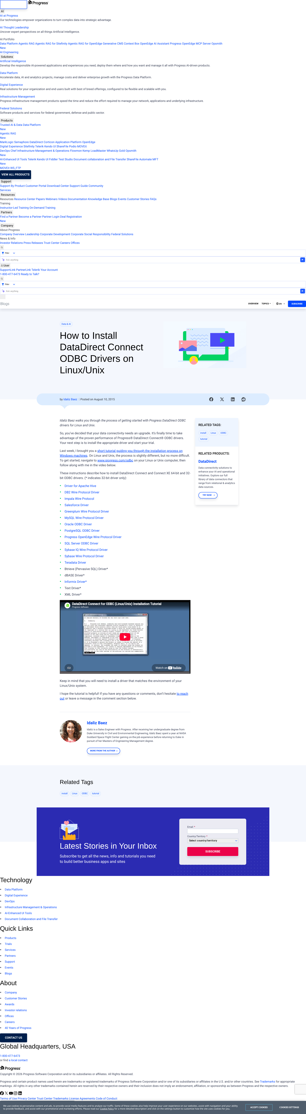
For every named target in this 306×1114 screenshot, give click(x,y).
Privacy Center (27, 1098)
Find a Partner (9, 216)
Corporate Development (55, 234)
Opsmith (111, 46)
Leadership (32, 234)
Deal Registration (41, 219)
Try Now (207, 495)
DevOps (5, 150)
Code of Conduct (106, 1098)
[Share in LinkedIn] (233, 399)
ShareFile (62, 146)
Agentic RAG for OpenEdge (85, 43)
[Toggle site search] (2, 278)
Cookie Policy (107, 1108)
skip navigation (14, 4)
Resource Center (24, 199)
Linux (213, 433)
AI (2, 11)
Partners (6, 212)
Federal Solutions (11, 108)
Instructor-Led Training (14, 207)
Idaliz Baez (70, 399)
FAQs (153, 199)
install (203, 433)
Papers (40, 199)
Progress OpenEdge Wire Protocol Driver (93, 537)
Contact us (13, 1037)
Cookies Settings (289, 1107)
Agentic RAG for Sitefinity (51, 43)
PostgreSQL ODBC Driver (82, 530)
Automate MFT (79, 161)
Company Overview (12, 234)
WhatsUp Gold (116, 150)
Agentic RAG (26, 43)
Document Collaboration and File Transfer (31, 919)
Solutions (7, 56)
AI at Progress (9, 15)
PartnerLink (23, 270)
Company (7, 225)
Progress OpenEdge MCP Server (190, 43)
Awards (9, 1004)
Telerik (39, 146)
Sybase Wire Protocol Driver (84, 556)
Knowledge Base (98, 199)
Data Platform (9, 43)
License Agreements (82, 1098)
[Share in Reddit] (243, 399)
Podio (72, 146)
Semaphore (21, 142)
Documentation (77, 199)
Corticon (49, 142)
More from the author (102, 751)
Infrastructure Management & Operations (43, 150)
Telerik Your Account (44, 270)
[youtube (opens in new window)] (11, 1094)
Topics (265, 304)
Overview (253, 304)
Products (7, 120)
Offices (75, 243)
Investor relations (16, 1010)
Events (122, 199)
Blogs (113, 199)
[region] (153, 1107)
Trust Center (51, 243)
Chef (13, 150)
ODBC (223, 433)
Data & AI (66, 324)
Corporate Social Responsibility (91, 234)
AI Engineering (9, 52)
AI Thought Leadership (14, 27)
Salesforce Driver (77, 505)
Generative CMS (113, 43)
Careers (65, 243)
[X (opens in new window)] (6, 1094)
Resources (8, 194)
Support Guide (79, 186)
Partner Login (50, 216)
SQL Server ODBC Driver (81, 543)
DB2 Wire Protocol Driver (82, 492)
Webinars (52, 199)
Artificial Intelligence (13, 61)
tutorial (203, 439)
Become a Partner (30, 216)
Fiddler (53, 159)
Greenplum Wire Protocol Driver (87, 511)
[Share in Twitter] (222, 399)
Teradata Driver (75, 562)
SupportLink (7, 270)
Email (190, 827)
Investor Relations (11, 243)
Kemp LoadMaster (94, 150)
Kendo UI (50, 146)
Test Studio (65, 159)
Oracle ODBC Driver (78, 524)
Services (5, 190)
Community (95, 186)
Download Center (58, 186)
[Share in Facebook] (211, 399)
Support (6, 181)
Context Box (131, 43)
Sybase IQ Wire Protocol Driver (86, 550)
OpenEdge (88, 142)
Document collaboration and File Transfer (99, 159)
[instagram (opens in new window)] (16, 1094)
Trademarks (267, 1081)
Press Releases (33, 243)
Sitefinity (28, 146)
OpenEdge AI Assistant (154, 43)
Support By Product (12, 186)
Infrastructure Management (17, 96)
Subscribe (296, 304)
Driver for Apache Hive (80, 486)
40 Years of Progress (18, 1028)
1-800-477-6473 (10, 274)
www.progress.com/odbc (115, 460)
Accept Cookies (259, 1107)
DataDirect (36, 142)
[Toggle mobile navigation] (2, 296)
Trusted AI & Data (11, 125)
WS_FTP (15, 168)
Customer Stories (138, 199)
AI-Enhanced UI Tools (13, 159)
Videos (62, 199)
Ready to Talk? (30, 274)
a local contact (18, 1060)
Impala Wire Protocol (79, 499)
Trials (8, 944)
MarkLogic (7, 142)
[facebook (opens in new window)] (2, 1094)
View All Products (15, 174)
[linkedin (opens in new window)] (20, 1094)
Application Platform (68, 142)
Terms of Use (8, 1098)
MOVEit (82, 146)
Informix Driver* (76, 582)
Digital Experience (11, 85)
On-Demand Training (42, 207)
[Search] (2, 247)
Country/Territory (196, 836)
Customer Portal (36, 186)
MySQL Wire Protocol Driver (84, 518)
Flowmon (76, 150)
